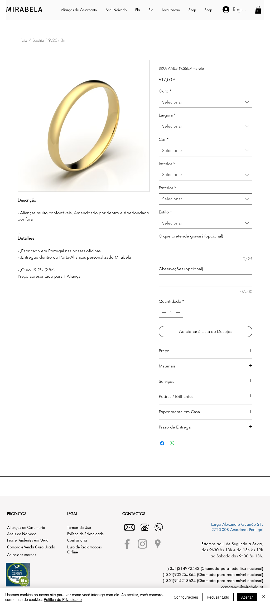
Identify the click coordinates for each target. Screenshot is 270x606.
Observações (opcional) (181, 268)
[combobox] (205, 102)
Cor (163, 139)
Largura (167, 115)
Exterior (167, 187)
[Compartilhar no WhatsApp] (172, 443)
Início (22, 40)
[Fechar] (264, 597)
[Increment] (178, 312)
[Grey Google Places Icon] (157, 544)
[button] (138, 10)
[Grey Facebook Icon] (127, 544)
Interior (167, 163)
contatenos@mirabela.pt (242, 586)
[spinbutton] (171, 312)
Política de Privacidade (63, 599)
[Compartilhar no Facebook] (162, 443)
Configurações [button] (186, 597)
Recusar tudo (218, 597)
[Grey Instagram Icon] (142, 544)
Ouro (165, 91)
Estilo (165, 212)
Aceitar (247, 597)
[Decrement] (163, 312)
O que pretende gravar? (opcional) (191, 236)
